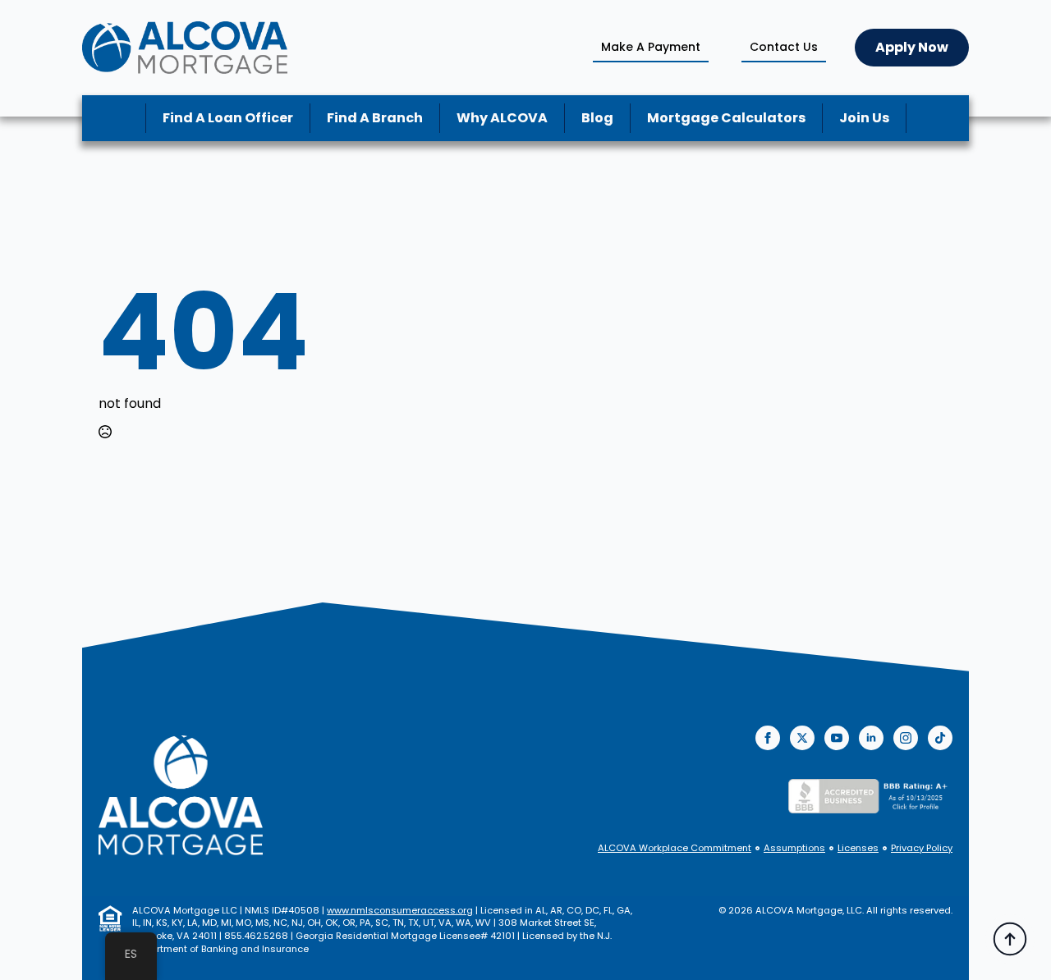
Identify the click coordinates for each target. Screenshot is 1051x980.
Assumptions (794, 848)
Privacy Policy (921, 848)
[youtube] (836, 738)
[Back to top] (1010, 939)
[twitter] (802, 738)
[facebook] (767, 738)
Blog (597, 117)
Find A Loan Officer (228, 117)
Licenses (858, 848)
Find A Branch (375, 117)
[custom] (940, 738)
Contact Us (784, 47)
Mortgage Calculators (726, 117)
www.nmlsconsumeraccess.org (400, 910)
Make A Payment (650, 47)
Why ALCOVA (502, 117)
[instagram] (905, 738)
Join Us (864, 117)
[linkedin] (871, 738)
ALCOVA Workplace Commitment (674, 848)
